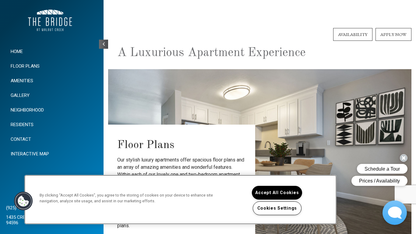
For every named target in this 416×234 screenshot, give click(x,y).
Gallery (20, 95)
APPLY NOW (393, 34)
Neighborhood (27, 110)
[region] (180, 199)
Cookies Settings (277, 208)
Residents (22, 124)
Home (17, 51)
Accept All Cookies (277, 192)
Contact (21, 139)
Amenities (22, 80)
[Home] (51, 21)
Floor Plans (25, 66)
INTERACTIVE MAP (30, 154)
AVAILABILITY (353, 34)
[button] (23, 201)
